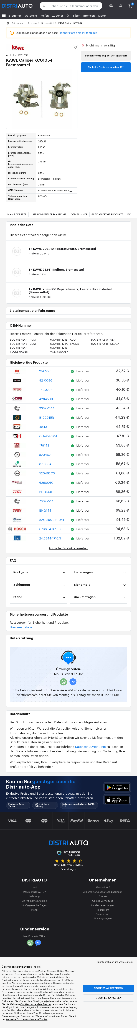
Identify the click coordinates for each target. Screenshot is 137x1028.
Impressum (103, 909)
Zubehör (57, 15)
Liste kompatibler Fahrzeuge (49, 214)
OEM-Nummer (79, 214)
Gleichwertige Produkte (107, 214)
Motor (102, 15)
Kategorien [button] (14, 15)
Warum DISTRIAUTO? (34, 891)
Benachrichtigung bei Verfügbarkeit (106, 56)
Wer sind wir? (103, 887)
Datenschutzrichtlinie (90, 746)
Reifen (44, 15)
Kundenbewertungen (103, 905)
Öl (68, 15)
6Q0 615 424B (63, 339)
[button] (111, 6)
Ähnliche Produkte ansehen (68, 548)
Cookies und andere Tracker (35, 1004)
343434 (42, 141)
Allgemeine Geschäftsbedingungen (102, 891)
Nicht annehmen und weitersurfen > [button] (115, 961)
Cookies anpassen (108, 998)
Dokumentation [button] (21, 627)
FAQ (129, 214)
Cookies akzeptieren (108, 988)
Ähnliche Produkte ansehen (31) (106, 67)
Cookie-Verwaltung (102, 900)
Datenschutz (103, 914)
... (71, 190)
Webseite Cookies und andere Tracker (26, 1019)
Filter (76, 15)
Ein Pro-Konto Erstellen (34, 900)
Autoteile (31, 15)
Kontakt (102, 896)
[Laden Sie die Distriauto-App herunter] (117, 787)
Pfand (34, 909)
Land (34, 887)
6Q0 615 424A (23, 339)
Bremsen (89, 15)
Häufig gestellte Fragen (34, 905)
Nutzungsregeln (103, 918)
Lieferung (34, 896)
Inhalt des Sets (16, 214)
